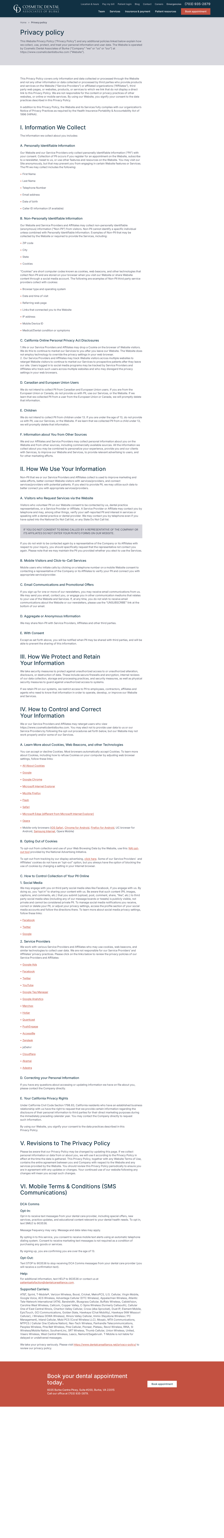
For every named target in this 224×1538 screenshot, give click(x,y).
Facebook (42, 920)
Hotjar (40, 1012)
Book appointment (162, 1384)
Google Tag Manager (49, 992)
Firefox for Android (102, 827)
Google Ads (43, 964)
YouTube (42, 985)
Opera (26, 820)
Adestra (41, 1067)
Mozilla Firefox (45, 793)
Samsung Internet (44, 831)
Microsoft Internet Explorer (52, 786)
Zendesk (41, 1040)
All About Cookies (47, 765)
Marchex (41, 1005)
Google (41, 772)
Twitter (40, 927)
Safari (40, 807)
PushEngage (44, 1026)
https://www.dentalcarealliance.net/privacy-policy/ (105, 1344)
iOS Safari (57, 827)
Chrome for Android (77, 827)
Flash (39, 800)
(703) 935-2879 (78, 1393)
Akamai (41, 1061)
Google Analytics (46, 999)
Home (23, 22)
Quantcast (42, 1019)
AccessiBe (42, 1033)
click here (90, 858)
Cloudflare (43, 1054)
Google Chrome (46, 779)
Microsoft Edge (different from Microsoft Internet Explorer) (72, 813)
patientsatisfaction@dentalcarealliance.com (47, 1282)
